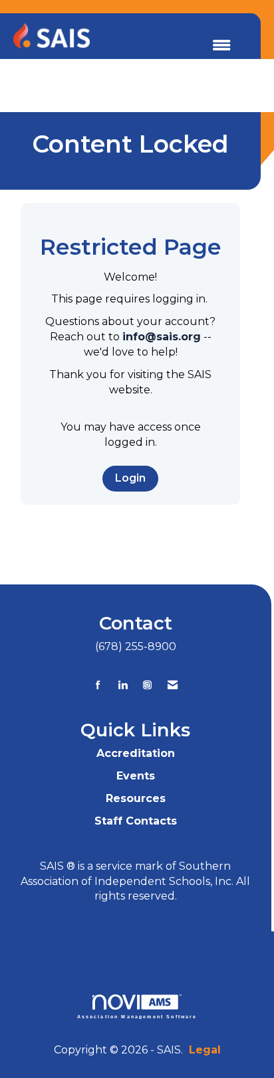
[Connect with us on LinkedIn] (123, 685)
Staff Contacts (135, 821)
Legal (205, 1050)
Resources (136, 798)
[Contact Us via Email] (172, 685)
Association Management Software (137, 1016)
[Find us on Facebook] (98, 685)
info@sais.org (161, 336)
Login (130, 478)
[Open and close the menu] (221, 46)
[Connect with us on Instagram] (147, 685)
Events (135, 776)
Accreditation (135, 753)
